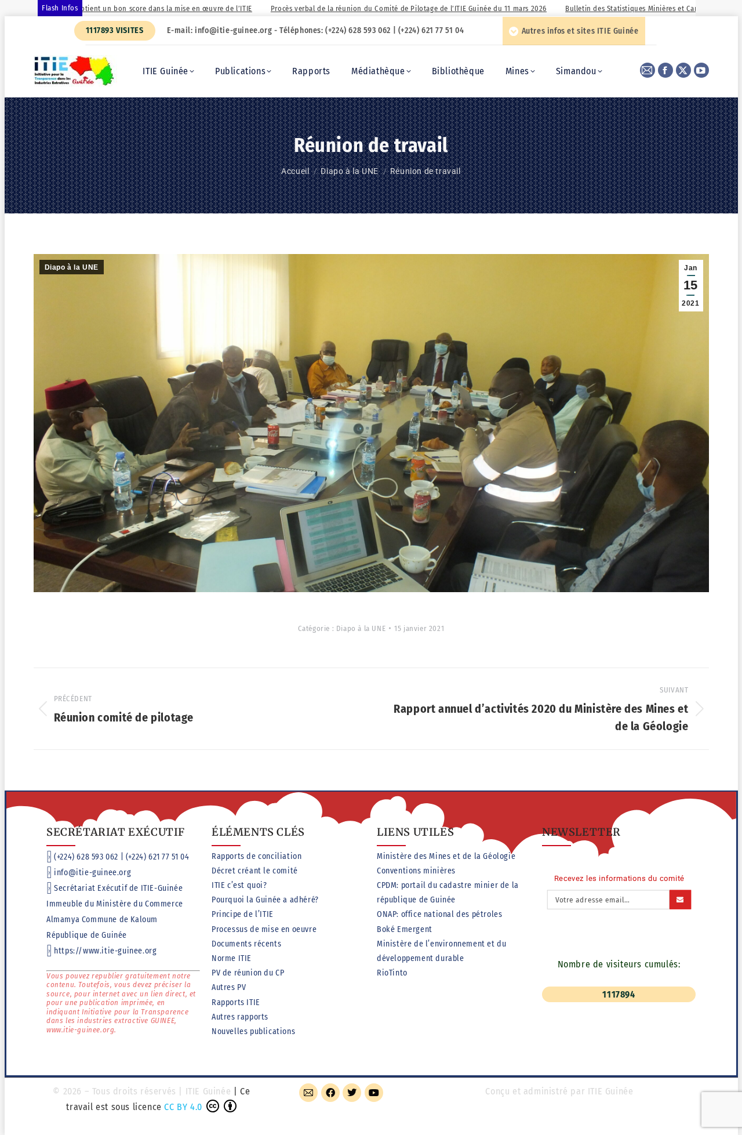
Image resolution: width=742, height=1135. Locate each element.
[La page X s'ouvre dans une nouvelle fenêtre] (683, 70)
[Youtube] (374, 1092)
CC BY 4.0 (183, 1106)
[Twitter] (352, 1092)
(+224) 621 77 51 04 (157, 857)
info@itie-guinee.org (92, 872)
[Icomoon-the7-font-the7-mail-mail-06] (308, 1092)
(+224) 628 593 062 (86, 857)
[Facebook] (330, 1092)
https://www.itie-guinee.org (105, 951)
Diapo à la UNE (72, 267)
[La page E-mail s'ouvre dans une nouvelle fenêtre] (647, 70)
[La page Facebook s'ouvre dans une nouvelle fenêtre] (665, 70)
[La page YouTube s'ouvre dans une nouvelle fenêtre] (701, 70)
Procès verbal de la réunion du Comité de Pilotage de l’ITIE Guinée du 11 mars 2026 (363, 8)
